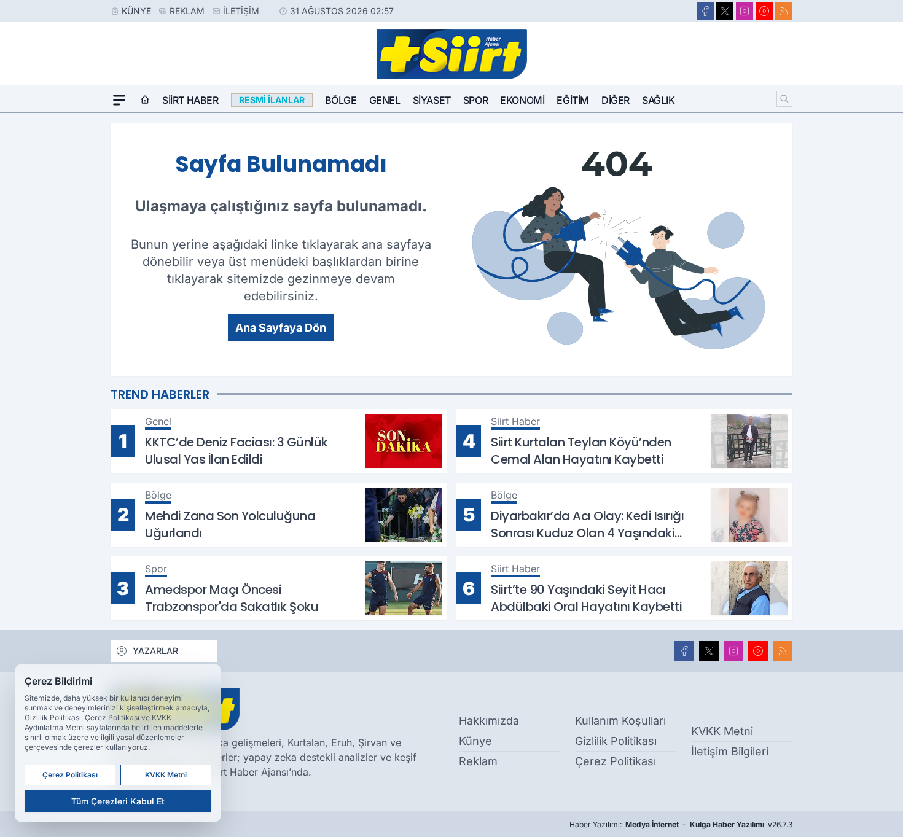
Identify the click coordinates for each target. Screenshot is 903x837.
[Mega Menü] (119, 100)
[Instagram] (744, 11)
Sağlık (658, 100)
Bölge (341, 100)
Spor (475, 100)
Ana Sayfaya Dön (280, 327)
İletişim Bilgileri (729, 751)
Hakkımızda (489, 720)
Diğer (615, 100)
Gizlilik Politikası (616, 740)
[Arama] (784, 99)
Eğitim (573, 100)
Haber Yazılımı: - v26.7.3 (680, 824)
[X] (724, 11)
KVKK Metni (722, 731)
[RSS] (783, 11)
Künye (136, 11)
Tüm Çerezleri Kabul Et (118, 801)
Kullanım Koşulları (620, 720)
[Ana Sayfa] (145, 100)
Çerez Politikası (615, 761)
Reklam (187, 11)
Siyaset (432, 100)
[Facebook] (705, 11)
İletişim (241, 11)
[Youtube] (764, 11)
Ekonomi (522, 100)
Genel (385, 100)
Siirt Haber (190, 100)
